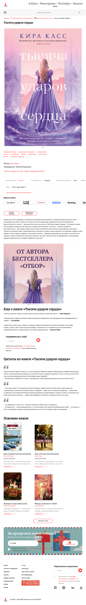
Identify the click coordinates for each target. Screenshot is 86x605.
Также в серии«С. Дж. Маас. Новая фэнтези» (24, 171)
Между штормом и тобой (46, 504)
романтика (32, 154)
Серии (6, 584)
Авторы (6, 575)
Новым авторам (9, 578)
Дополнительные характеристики (19, 192)
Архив (6, 587)
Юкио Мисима (9, 456)
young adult (42, 154)
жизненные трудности (26, 152)
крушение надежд (17, 156)
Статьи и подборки (10, 568)
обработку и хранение (14, 348)
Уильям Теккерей (10, 506)
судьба (23, 154)
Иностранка (47, 3)
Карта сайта (26, 578)
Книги (55, 6)
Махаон (77, 3)
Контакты (25, 568)
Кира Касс (14, 163)
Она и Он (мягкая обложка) (47, 454)
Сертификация (27, 575)
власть (6, 154)
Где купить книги (28, 571)
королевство (41, 152)
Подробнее (8, 466)
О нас (23, 565)
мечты (6, 156)
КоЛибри (64, 3)
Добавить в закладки (29, 213)
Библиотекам (8, 581)
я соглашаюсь (28, 346)
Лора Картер (39, 506)
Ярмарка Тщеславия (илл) (15, 504)
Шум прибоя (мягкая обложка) (17, 454)
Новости (7, 571)
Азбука (32, 3)
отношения (15, 154)
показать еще (43, 521)
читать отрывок (12, 213)
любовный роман (10, 152)
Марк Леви (38, 456)
